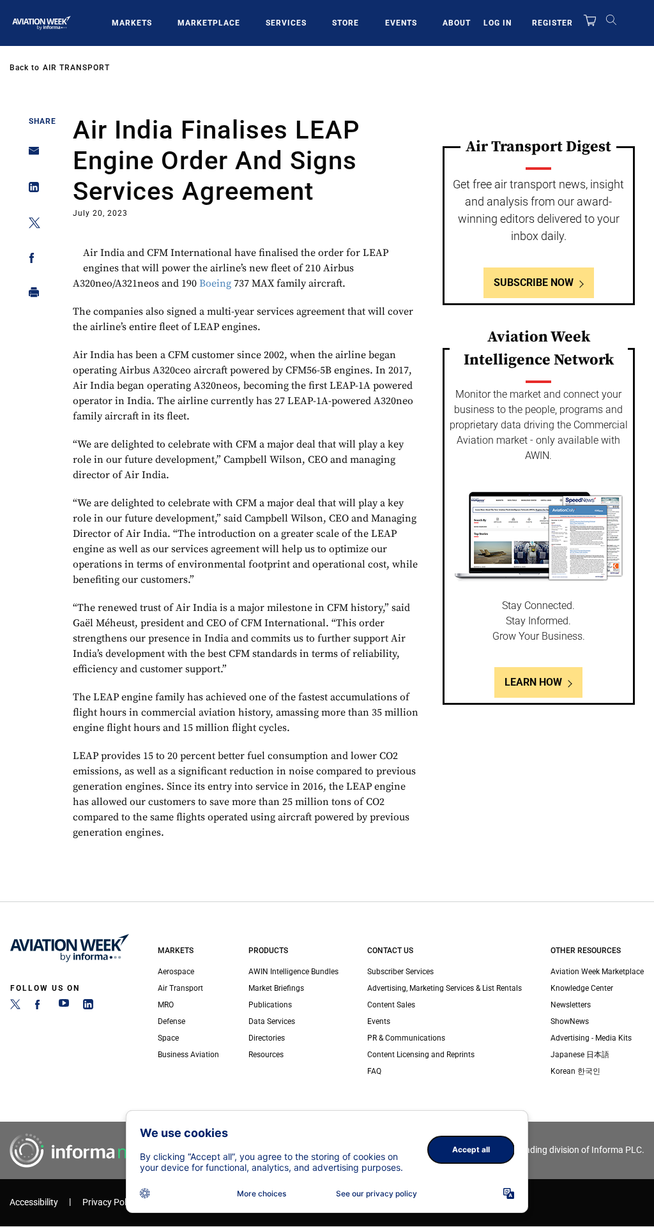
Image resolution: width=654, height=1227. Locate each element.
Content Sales (391, 1004)
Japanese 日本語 (580, 1054)
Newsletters (571, 1004)
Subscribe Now (534, 282)
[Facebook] (39, 1006)
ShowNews (570, 1021)
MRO (166, 1004)
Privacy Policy (109, 1202)
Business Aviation (188, 1054)
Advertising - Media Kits (591, 1038)
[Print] (30, 295)
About (457, 23)
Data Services (271, 1021)
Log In (497, 23)
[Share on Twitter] (30, 225)
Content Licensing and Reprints (421, 1054)
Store (345, 23)
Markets (132, 23)
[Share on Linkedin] (30, 190)
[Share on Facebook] (30, 260)
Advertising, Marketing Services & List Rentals (444, 988)
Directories (266, 1038)
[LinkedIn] (88, 1006)
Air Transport (76, 67)
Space (168, 1038)
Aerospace (176, 971)
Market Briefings (276, 988)
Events (401, 23)
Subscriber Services (400, 971)
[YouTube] (64, 1006)
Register (552, 23)
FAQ (374, 1071)
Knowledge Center (582, 988)
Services (286, 23)
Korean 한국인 (575, 1071)
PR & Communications (406, 1038)
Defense (171, 1021)
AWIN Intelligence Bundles (293, 971)
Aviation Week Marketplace (597, 971)
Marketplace (209, 23)
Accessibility (34, 1202)
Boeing (215, 283)
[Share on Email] (30, 155)
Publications (270, 1004)
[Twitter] (15, 1006)
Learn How (533, 682)
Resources (266, 1054)
